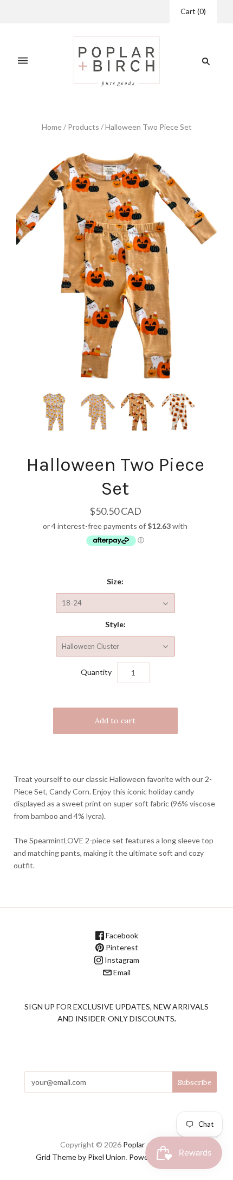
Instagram (121, 959)
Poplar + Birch (146, 1144)
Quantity (96, 672)
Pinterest (121, 947)
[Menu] (22, 61)
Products (83, 126)
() (193, 11)
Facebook (121, 935)
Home (52, 126)
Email (121, 972)
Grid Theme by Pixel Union (81, 1157)
